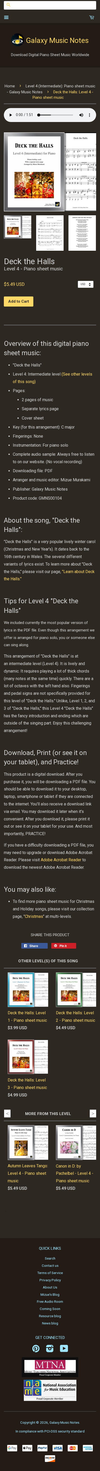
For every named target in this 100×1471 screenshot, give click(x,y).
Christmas (34, 916)
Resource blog (50, 1316)
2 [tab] (13, 1211)
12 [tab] (90, 1211)
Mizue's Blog (50, 1294)
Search (50, 1258)
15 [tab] (25, 1218)
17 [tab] (40, 1218)
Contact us (50, 1265)
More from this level (48, 1113)
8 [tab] (59, 1211)
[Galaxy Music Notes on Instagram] (50, 1350)
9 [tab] (67, 1211)
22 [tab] (79, 1218)
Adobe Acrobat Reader (61, 859)
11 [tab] (82, 1211)
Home (10, 86)
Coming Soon (50, 1309)
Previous (7, 1113)
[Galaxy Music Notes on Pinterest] (36, 1350)
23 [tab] (86, 1218)
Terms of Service (50, 1273)
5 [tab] (36, 1211)
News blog (50, 1323)
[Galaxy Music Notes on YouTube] (64, 1350)
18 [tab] (48, 1218)
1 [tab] (5, 1211)
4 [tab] (29, 1211)
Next (93, 1113)
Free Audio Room (50, 1301)
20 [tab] (63, 1218)
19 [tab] (55, 1218)
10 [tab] (75, 1211)
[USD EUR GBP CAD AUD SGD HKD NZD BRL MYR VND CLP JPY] (87, 284)
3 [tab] (21, 1211)
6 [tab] (44, 1211)
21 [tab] (71, 1218)
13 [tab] (9, 1218)
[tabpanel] (24, 1162)
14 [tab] (17, 1218)
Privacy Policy (50, 1280)
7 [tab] (52, 1211)
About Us (50, 1287)
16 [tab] (32, 1218)
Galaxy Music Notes (57, 40)
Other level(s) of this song (48, 961)
